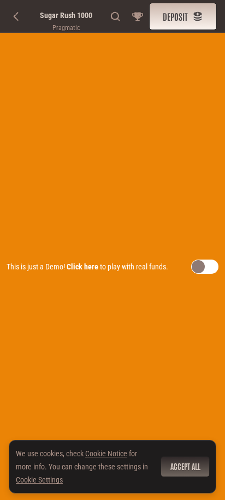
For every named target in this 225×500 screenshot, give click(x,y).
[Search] (116, 16)
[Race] (137, 16)
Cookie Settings (39, 479)
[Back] (16, 16)
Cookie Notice (106, 453)
